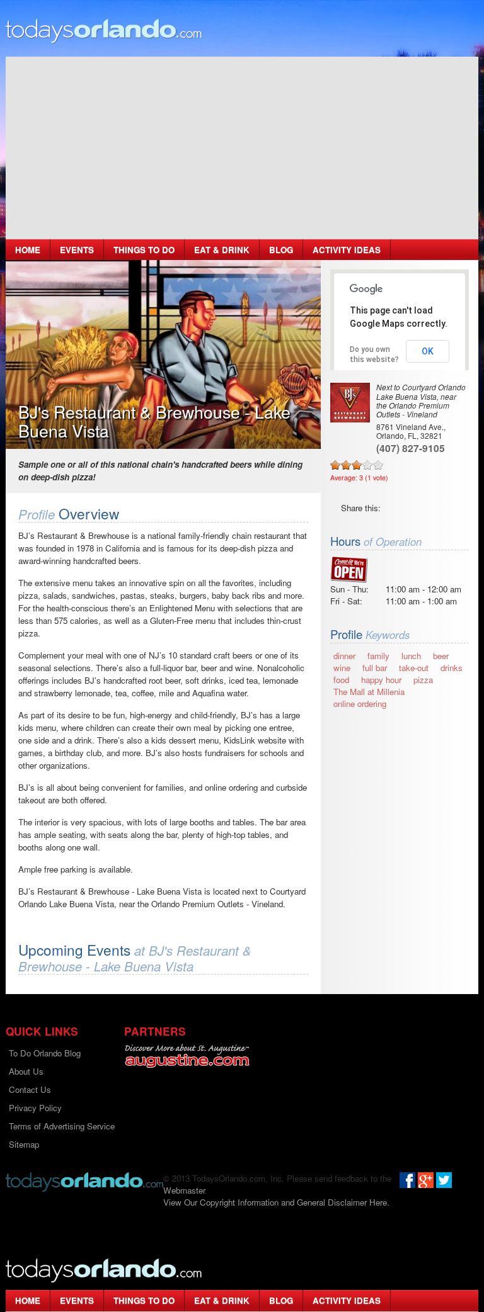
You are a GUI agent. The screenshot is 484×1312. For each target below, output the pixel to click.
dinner (344, 656)
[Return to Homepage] (84, 1181)
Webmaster (184, 1190)
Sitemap (24, 1144)
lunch (411, 656)
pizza (423, 680)
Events (77, 250)
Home (27, 250)
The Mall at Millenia (369, 692)
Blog (281, 250)
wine (341, 668)
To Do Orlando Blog (45, 1053)
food (341, 680)
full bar (374, 668)
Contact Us (30, 1089)
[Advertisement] (242, 145)
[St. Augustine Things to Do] (187, 1056)
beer (441, 656)
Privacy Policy (35, 1108)
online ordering (359, 704)
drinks (452, 668)
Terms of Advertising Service (62, 1126)
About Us (26, 1071)
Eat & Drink (222, 250)
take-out (414, 668)
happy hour (381, 680)
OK (428, 351)
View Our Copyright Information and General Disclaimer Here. (276, 1202)
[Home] (104, 30)
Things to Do (144, 250)
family (378, 656)
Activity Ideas (347, 250)
